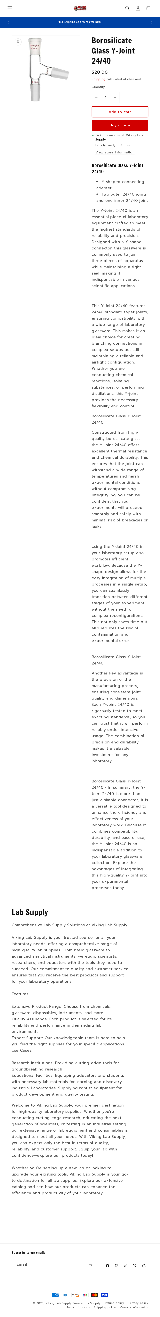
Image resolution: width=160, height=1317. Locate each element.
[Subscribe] (90, 1264)
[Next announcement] (152, 22)
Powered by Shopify (86, 1303)
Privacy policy (138, 1303)
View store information (115, 152)
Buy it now (120, 125)
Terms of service (78, 1308)
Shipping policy (105, 1308)
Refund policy (114, 1303)
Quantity (98, 87)
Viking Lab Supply (58, 1303)
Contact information (134, 1308)
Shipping (99, 79)
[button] (10, 8)
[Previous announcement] (8, 22)
